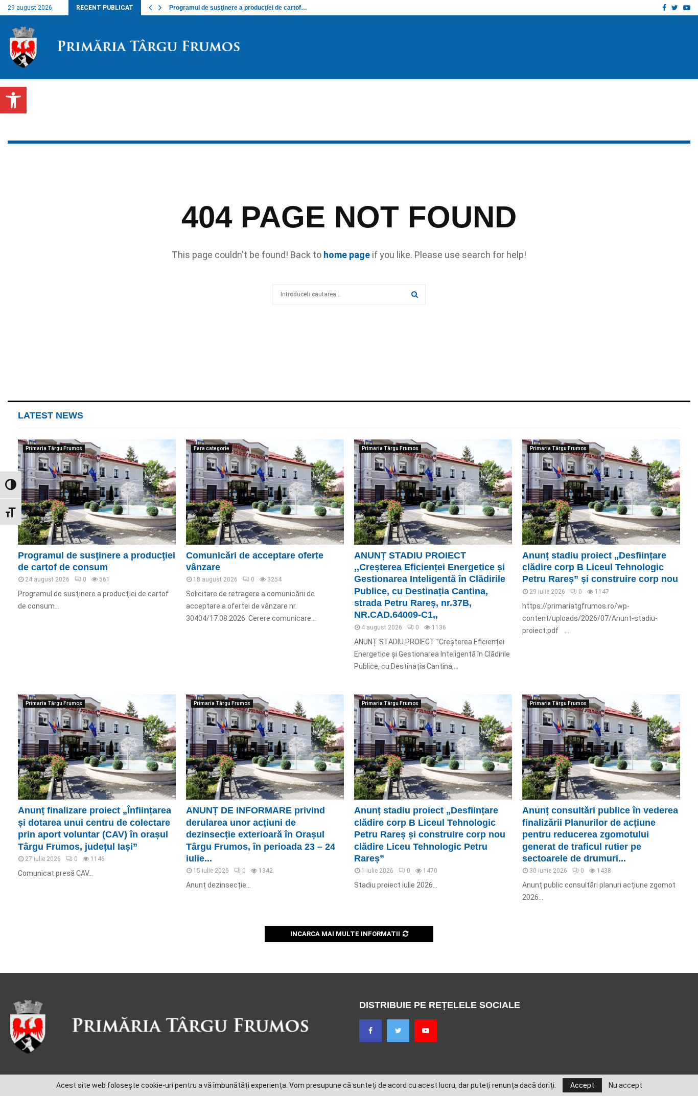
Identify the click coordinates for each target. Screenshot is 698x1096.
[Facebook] (370, 1030)
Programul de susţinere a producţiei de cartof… (238, 7)
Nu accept (625, 1085)
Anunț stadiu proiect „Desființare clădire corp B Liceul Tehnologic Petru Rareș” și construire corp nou (600, 567)
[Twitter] (398, 1030)
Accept (582, 1085)
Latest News (50, 415)
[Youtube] (425, 1030)
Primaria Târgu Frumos (54, 448)
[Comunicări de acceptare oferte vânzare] (265, 492)
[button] (13, 100)
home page (346, 254)
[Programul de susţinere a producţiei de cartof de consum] (97, 492)
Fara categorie (211, 448)
